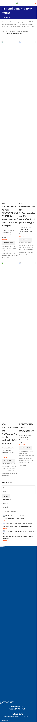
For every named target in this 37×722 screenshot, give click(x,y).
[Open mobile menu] (2, 3)
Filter (6, 496)
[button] (8, 243)
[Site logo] (18, 3)
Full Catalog (3, 704)
